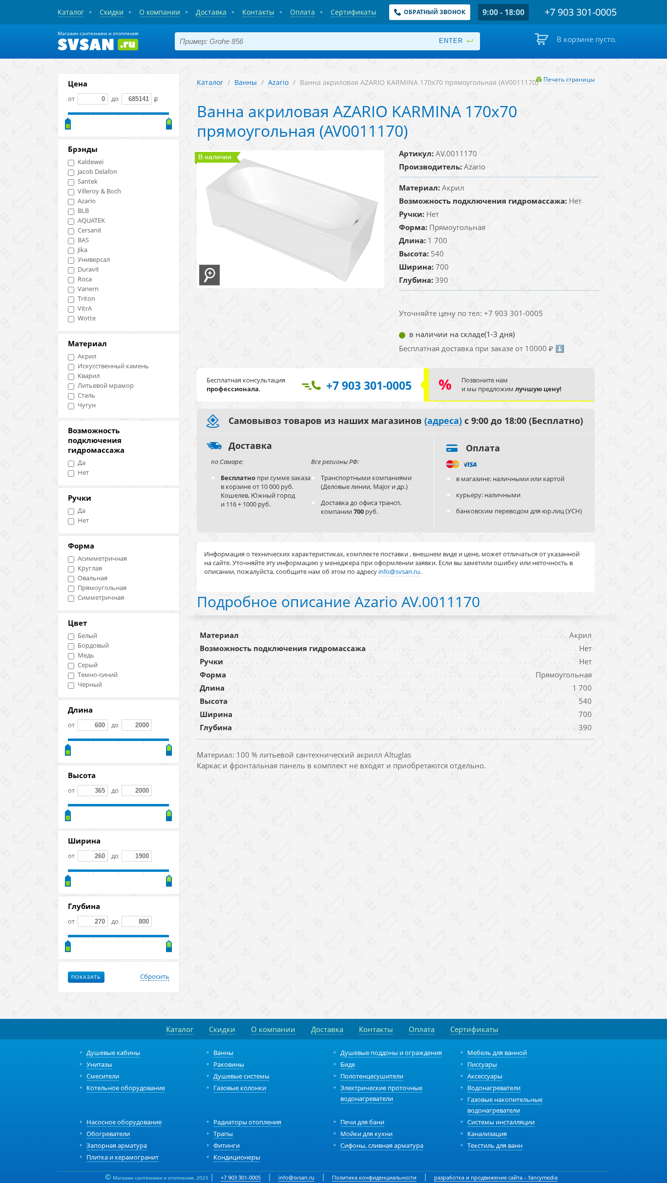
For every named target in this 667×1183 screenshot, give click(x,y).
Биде (347, 1064)
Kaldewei (91, 162)
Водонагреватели (494, 1087)
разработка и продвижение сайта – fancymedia (496, 1177)
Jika (82, 250)
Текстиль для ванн (494, 1145)
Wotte (87, 318)
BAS (83, 240)
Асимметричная (102, 558)
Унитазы (99, 1064)
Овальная (92, 578)
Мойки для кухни (366, 1133)
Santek (88, 181)
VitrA (85, 308)
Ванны (245, 82)
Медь (86, 655)
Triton (86, 299)
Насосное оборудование (124, 1122)
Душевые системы (241, 1076)
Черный (90, 684)
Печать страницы (569, 79)
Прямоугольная (102, 588)
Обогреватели (108, 1133)
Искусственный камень (113, 366)
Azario (87, 201)
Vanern (88, 289)
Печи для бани (362, 1122)
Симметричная (101, 597)
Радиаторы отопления (247, 1122)
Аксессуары (484, 1076)
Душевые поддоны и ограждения (391, 1052)
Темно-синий (98, 675)
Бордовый (93, 645)
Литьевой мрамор (106, 385)
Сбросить (154, 977)
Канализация (487, 1133)
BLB (83, 211)
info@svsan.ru (296, 1177)
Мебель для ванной (497, 1052)
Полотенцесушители (371, 1076)
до (115, 98)
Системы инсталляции (501, 1122)
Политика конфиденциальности (374, 1177)
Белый (87, 636)
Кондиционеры (236, 1157)
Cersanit (90, 230)
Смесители (102, 1076)
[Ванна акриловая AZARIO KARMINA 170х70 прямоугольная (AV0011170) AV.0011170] (209, 275)
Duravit (88, 269)
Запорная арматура (116, 1145)
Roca (85, 279)
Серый (88, 665)
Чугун (87, 405)
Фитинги (226, 1145)
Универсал (94, 259)
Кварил (89, 376)
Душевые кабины (113, 1052)
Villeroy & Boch (99, 191)
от (72, 98)
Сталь (86, 395)
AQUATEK (91, 220)
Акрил (87, 356)
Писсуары (482, 1064)
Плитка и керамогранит (122, 1157)
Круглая (90, 568)
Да (81, 463)
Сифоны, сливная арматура (381, 1145)
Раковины (228, 1064)
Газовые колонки (239, 1087)
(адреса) (443, 421)
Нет (83, 472)
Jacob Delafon (97, 172)
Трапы (223, 1133)
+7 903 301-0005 (241, 1177)
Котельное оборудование (125, 1087)
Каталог (210, 82)
